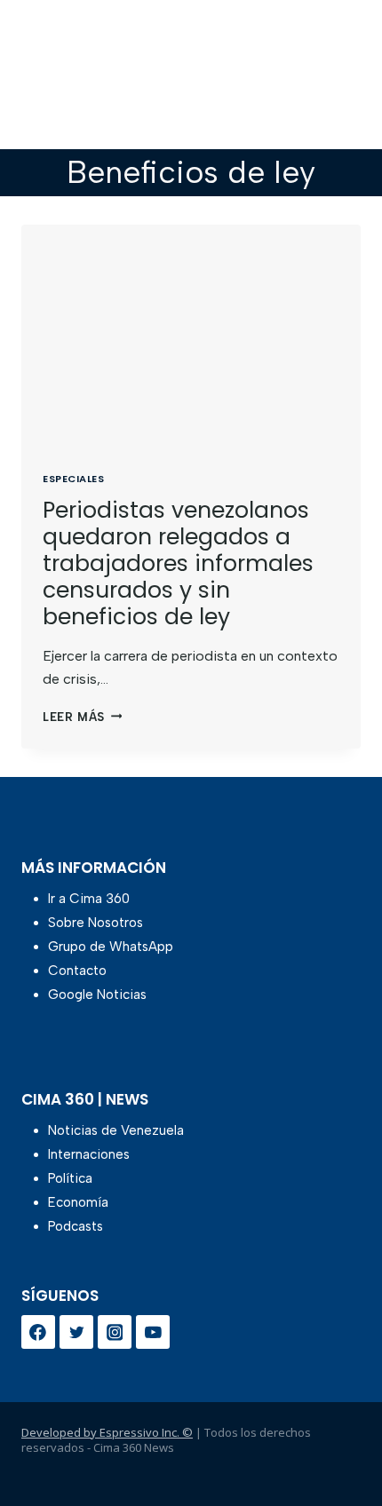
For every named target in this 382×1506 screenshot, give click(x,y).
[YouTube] (153, 1332)
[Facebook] (38, 1332)
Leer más (82, 717)
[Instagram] (114, 1332)
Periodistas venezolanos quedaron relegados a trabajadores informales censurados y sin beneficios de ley (178, 563)
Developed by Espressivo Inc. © (107, 1432)
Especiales (74, 479)
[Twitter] (76, 1332)
